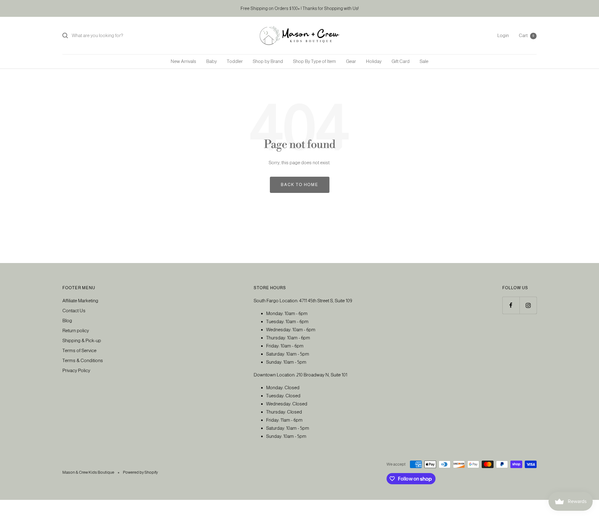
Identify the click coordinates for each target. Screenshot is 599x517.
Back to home (300, 184)
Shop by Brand (268, 61)
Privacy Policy (76, 370)
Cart (526, 35)
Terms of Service (79, 350)
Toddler (235, 61)
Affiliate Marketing (80, 300)
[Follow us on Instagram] (528, 305)
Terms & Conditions (82, 360)
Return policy (75, 330)
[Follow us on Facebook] (510, 305)
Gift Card (401, 61)
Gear (351, 61)
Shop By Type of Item (314, 61)
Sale (424, 61)
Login (503, 35)
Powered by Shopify (140, 472)
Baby (211, 61)
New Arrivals (183, 61)
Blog (67, 320)
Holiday (374, 61)
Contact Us (73, 310)
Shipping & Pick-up (81, 340)
